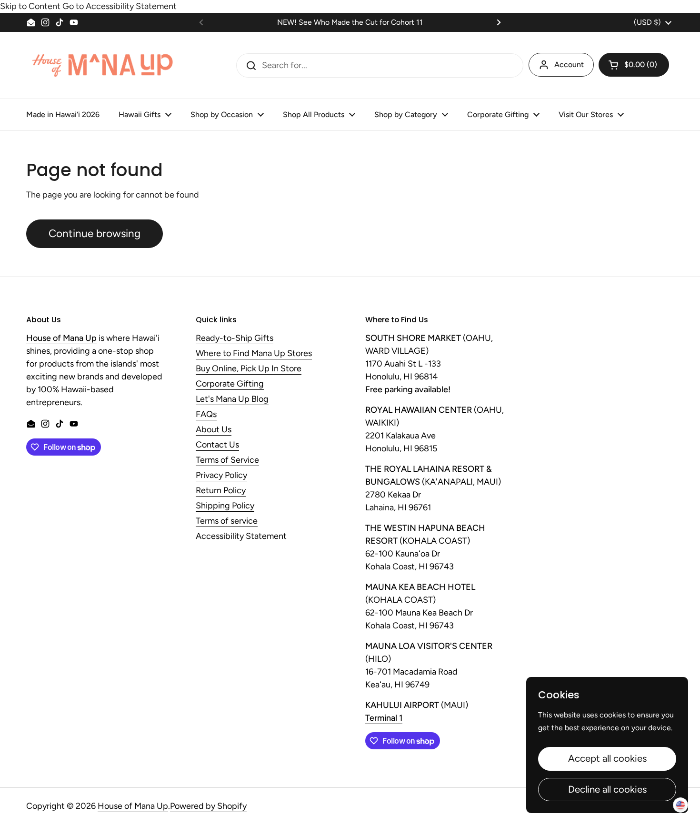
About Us (213, 430)
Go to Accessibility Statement (119, 6)
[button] (634, 65)
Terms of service (227, 521)
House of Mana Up (133, 806)
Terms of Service (227, 460)
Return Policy (221, 491)
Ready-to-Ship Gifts (234, 338)
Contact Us (217, 445)
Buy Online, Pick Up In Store (248, 369)
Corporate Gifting (230, 384)
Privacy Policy (221, 475)
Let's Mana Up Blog (232, 399)
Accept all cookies (607, 758)
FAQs (206, 414)
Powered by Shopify (208, 806)
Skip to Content (30, 6)
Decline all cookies (607, 789)
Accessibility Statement (241, 536)
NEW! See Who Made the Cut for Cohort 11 (350, 22)
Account (569, 64)
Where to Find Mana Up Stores (254, 353)
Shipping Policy (225, 506)
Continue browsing (94, 233)
